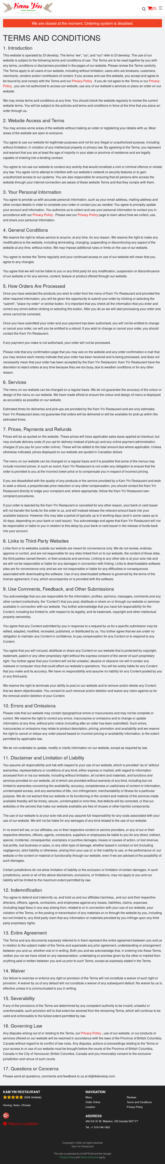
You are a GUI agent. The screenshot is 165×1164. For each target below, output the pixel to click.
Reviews (131, 1097)
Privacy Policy (82, 81)
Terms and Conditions (139, 1102)
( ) (154, 8)
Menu (89, 1097)
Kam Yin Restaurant (21, 1091)
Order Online (93, 1102)
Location (90, 1107)
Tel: (98, 1127)
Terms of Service (89, 1157)
